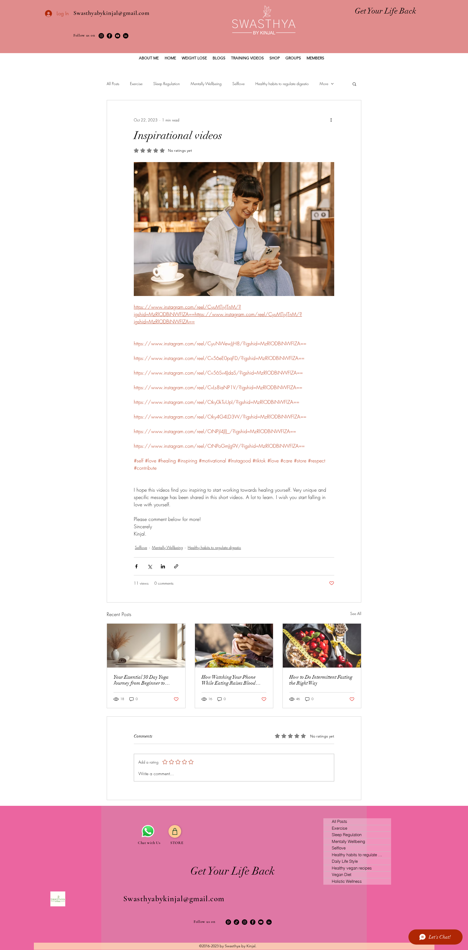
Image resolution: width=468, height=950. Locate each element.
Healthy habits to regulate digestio (282, 83)
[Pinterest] (228, 922)
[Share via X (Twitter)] (149, 566)
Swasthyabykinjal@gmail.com (111, 13)
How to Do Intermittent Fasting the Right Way (320, 680)
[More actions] (331, 120)
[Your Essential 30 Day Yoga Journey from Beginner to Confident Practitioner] (146, 646)
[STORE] (174, 831)
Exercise (136, 83)
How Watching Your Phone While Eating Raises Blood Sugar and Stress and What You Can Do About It (233, 680)
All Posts (113, 83)
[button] (354, 84)
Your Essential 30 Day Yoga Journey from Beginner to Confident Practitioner (141, 680)
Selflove (238, 83)
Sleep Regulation (166, 83)
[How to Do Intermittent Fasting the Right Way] (322, 646)
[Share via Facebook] (136, 566)
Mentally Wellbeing (206, 83)
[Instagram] (101, 35)
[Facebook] (109, 35)
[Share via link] (176, 566)
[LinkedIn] (125, 35)
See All (355, 613)
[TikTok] (236, 922)
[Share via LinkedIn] (162, 566)
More (324, 83)
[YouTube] (117, 35)
